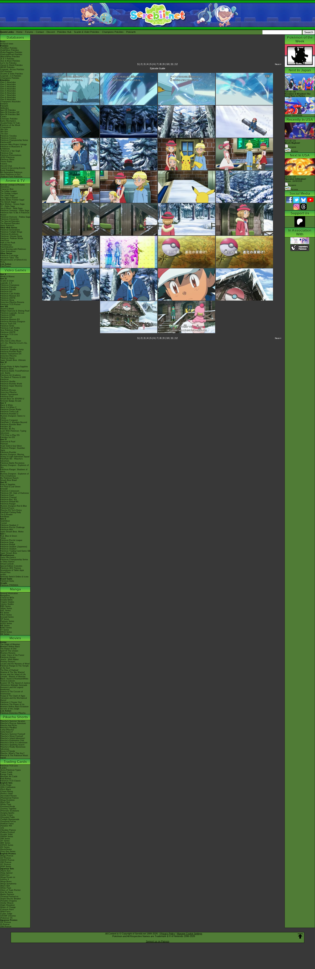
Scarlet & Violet (7, 281)
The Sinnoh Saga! (8, 202)
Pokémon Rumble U (9, 414)
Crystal (3, 523)
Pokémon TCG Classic (10, 781)
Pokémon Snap (7, 542)
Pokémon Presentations (10, 155)
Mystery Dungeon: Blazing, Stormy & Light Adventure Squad (14, 455)
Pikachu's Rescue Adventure (13, 723)
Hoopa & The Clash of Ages (12, 696)
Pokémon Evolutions (9, 234)
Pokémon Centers (8, 138)
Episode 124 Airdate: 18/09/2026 (295, 179)
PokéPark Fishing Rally (10, 512)
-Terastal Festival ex (9, 896)
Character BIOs (7, 598)
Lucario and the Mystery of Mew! (15, 664)
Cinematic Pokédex (9, 119)
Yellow (3, 538)
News (2, 42)
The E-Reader (6, 514)
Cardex (3, 117)
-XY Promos (5, 864)
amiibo (3, 574)
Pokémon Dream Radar (10, 409)
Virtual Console (7, 564)
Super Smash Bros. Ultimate (13, 360)
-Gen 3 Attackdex (8, 87)
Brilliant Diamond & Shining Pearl (14, 311)
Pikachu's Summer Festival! (12, 734)
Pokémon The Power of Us (12, 704)
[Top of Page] (300, 936)
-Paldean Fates (7, 824)
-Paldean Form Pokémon (11, 177)
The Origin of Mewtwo (10, 644)
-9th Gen (4, 129)
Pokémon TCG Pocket (10, 304)
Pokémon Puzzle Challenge (12, 527)
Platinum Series (7, 621)
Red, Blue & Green (8, 536)
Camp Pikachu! (7, 730)
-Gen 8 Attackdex (8, 97)
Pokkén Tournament (9, 394)
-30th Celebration (7, 787)
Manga (15, 589)
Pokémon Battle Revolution (12, 463)
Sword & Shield (7, 309)
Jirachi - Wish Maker (9, 659)
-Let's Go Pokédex (8, 63)
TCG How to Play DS (10, 435)
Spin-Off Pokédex (8, 110)
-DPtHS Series (6, 845)
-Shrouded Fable (7, 817)
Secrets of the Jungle (9, 709)
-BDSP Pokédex (7, 67)
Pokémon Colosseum (9, 491)
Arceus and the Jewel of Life (13, 674)
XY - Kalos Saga (7, 206)
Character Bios (7, 189)
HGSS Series (6, 623)
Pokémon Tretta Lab (9, 412)
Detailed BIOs (6, 600)
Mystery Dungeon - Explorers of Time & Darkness (14, 475)
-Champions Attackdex (10, 102)
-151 (2, 828)
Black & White (6, 405)
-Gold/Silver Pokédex (9, 50)
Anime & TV (15, 180)
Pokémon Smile (7, 326)
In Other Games (7, 562)
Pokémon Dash (7, 495)
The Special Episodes (10, 221)
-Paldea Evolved (7, 832)
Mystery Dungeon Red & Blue (13, 506)
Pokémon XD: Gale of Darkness (14, 493)
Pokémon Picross (8, 390)
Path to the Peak (7, 243)
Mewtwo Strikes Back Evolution (14, 707)
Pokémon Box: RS (8, 499)
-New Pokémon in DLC (10, 174)
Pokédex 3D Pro (7, 429)
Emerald (4, 489)
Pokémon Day (6, 153)
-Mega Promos (6, 856)
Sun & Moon (5, 339)
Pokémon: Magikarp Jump (12, 349)
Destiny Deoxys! (7, 662)
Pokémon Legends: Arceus (12, 313)
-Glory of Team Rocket (10, 890)
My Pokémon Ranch (9, 478)
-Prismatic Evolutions (9, 811)
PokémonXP (5, 142)
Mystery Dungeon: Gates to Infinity (12, 417)
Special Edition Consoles (11, 566)
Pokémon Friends (8, 289)
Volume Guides (7, 604)
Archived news (6, 44)
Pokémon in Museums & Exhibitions (11, 148)
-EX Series (5, 847)
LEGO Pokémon (7, 157)
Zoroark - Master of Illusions (13, 677)
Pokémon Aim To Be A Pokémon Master (14, 214)
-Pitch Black (5, 789)
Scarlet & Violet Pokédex (86, 32)
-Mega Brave (6, 881)
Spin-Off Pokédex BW (10, 114)
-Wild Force (5, 911)
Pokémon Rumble (8, 452)
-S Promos (5, 924)
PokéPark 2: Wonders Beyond (13, 422)
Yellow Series (6, 608)
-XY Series (5, 841)
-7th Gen (4, 134)
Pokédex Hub (64, 32)
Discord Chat (6, 166)
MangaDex (5, 595)
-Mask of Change (8, 907)
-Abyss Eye (5, 871)
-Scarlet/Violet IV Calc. (10, 123)
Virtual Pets (5, 572)
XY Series (4, 630)
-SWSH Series (6, 836)
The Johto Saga (7, 195)
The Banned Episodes (10, 223)
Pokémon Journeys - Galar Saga (14, 210)
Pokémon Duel (6, 397)
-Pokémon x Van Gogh (10, 151)
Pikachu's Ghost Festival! (11, 736)
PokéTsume (5, 266)
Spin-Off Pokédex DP (9, 112)
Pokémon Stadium (8, 549)
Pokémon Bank (7, 369)
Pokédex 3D (5, 427)
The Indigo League (8, 191)
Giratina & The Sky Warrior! (12, 672)
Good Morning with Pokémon (13, 249)
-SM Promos (5, 862)
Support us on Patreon (157, 941)
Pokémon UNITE (7, 298)
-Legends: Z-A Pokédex (10, 76)
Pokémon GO (6, 291)
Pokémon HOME (7, 315)
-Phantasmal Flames (9, 798)
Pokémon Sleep (7, 300)
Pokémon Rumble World (11, 384)
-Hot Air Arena (6, 892)
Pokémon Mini (6, 529)
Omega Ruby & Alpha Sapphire (14, 367)
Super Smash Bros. (9, 553)
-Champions (5, 127)
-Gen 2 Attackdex (8, 84)
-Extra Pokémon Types (10, 770)
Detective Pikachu (8, 356)
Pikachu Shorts (15, 717)
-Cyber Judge (6, 914)
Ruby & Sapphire (7, 484)
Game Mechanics (8, 121)
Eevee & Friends (7, 751)
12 (176, 64)
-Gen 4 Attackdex (8, 89)
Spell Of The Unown (9, 651)
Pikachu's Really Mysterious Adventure (13, 748)
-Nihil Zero (4, 875)
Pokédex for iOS (7, 437)
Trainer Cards (6, 772)
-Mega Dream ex (7, 877)
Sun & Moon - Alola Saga (11, 208)
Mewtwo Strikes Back (10, 646)
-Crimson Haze (7, 909)
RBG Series (5, 606)
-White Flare (5, 804)
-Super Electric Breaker (10, 899)
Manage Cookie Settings (189, 933)
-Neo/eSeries (6, 849)
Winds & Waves (7, 276)
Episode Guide (157, 68)
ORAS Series (6, 632)
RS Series (4, 613)
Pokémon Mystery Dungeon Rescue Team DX (12, 322)
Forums (29, 32)
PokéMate (4, 517)
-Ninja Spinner (6, 873)
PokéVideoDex (6, 247)
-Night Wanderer (7, 905)
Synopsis (292, 185)
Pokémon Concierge (9, 255)
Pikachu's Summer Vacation (12, 721)
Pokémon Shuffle (7, 382)
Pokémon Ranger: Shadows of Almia (13, 470)
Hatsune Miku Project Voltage (13, 144)
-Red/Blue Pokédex (8, 48)
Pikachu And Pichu (8, 725)
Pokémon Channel (8, 497)
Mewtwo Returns (7, 653)
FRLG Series (6, 615)
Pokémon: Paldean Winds (11, 238)
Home (19, 32)
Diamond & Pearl (7, 442)
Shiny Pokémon (7, 225)
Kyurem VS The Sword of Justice (15, 683)
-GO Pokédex (6, 72)
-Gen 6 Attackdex (8, 93)
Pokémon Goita (7, 581)
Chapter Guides (7, 602)
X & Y (2, 364)
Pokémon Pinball (7, 544)
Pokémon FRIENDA (9, 585)
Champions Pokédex (113, 32)
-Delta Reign (5, 785)
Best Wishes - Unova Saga (12, 204)
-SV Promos (5, 858)
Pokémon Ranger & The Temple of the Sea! (14, 667)
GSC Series (5, 610)
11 (172, 64)
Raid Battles (5, 779)
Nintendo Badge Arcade (10, 401)
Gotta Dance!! (6, 732)
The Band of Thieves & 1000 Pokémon (13, 378)
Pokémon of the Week (10, 125)
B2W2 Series (6, 628)
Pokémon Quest (7, 358)
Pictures (294, 151)
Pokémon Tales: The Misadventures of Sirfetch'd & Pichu (13, 260)
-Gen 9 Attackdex (8, 99)
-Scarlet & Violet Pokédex (11, 74)
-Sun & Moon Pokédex (10, 61)
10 (167, 64)
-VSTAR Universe (8, 916)
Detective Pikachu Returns (12, 302)
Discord (50, 32)
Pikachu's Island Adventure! (12, 738)
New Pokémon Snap (9, 330)
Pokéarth (131, 32)
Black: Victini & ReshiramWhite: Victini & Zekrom (14, 680)
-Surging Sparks (7, 813)
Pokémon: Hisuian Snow (11, 236)
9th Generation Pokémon (11, 172)
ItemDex (4, 104)
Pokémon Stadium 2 (9, 525)
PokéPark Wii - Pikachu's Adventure (11, 460)
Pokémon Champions (9, 285)
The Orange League (9, 193)
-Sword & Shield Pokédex (11, 65)
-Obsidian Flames (8, 830)
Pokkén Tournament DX (10, 354)
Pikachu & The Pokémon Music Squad (14, 756)
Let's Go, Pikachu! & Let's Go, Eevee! (13, 344)
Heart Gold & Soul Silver (11, 446)
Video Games (15, 270)
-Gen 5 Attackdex (8, 91)
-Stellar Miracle (7, 903)
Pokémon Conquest (9, 420)
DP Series (4, 619)
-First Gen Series (7, 851)
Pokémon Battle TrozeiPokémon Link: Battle (14, 372)
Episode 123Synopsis (292, 144)
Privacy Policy (167, 933)
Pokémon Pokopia (8, 287)
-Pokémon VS (6, 918)
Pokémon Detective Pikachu (13, 713)
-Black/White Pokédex (10, 57)
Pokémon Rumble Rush (10, 352)
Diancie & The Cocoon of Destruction (11, 693)
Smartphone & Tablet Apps (12, 570)
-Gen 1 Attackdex (8, 82)
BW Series (5, 625)
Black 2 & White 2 (8, 407)
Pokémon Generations (10, 230)
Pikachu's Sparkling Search (12, 745)
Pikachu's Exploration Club (12, 740)
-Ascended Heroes (8, 796)
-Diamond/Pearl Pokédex (11, 54)
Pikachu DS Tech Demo (11, 510)
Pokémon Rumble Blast (10, 424)
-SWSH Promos (7, 860)
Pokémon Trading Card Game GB (15, 551)
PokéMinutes (6, 245)
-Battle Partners (7, 894)
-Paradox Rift (6, 826)
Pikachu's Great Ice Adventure (13, 743)
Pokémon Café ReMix (10, 294)
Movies (15, 638)
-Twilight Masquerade (9, 819)
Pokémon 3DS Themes (10, 568)
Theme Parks (6, 162)
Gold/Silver (5, 521)
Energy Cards (6, 774)
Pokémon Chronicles (9, 219)
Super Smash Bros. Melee (12, 532)
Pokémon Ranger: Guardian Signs (12, 449)
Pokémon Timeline (8, 136)
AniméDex (4, 187)
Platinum (4, 444)
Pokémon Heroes (8, 657)
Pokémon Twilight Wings (11, 232)
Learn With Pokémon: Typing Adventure (13, 432)
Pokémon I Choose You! (11, 702)
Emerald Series (7, 617)
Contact (40, 32)
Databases (15, 37)
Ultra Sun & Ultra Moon (10, 341)
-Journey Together (8, 809)
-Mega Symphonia (8, 884)
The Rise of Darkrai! (9, 670)
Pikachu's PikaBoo (8, 728)
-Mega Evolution (7, 800)
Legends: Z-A (6, 283)
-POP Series (5, 866)
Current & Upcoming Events (12, 168)
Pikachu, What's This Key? (12, 753)
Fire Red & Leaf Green (10, 487)
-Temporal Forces (8, 821)
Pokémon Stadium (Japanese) (13, 547)
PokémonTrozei (7, 508)
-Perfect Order (6, 794)
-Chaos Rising (6, 791)
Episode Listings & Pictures (12, 185)
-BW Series (5, 843)
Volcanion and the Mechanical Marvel (13, 699)
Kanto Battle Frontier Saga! (12, 200)
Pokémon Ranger (8, 504)
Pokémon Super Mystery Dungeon (11, 387)
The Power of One (8, 649)
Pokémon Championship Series (14, 140)
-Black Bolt (5, 802)
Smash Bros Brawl (8, 480)
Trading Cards (15, 761)
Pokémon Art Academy (10, 375)
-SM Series (5, 839)
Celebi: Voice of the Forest (12, 655)
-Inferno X (4, 879)
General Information (9, 593)
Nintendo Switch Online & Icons (14, 577)
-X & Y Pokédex (7, 59)
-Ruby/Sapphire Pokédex (11, 52)
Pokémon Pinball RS (9, 502)
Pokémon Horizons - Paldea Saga (15, 217)
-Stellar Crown (6, 815)
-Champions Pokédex (9, 78)
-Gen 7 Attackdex (8, 95)
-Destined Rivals (7, 806)
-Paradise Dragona (8, 901)
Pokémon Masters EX (10, 296)
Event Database (7, 170)
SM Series (4, 634)
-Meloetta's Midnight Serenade (13, 685)
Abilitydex (4, 108)
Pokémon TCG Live (9, 334)
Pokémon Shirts (7, 159)
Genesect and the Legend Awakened (11, 688)
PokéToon (4, 240)
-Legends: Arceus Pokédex (12, 69)
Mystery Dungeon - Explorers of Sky (14, 466)
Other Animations (8, 251)
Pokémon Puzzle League (11, 540)
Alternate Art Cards (8, 776)
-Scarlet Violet (6, 834)
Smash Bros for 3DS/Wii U (12, 399)
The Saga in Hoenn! (9, 198)
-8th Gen (4, 132)
